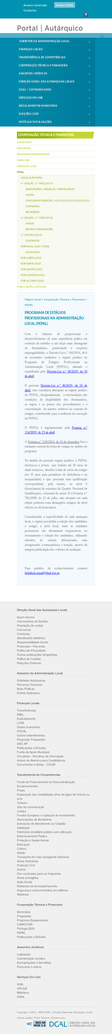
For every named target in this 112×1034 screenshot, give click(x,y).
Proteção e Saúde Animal (33, 840)
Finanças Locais (30, 49)
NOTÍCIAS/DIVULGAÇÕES (35, 122)
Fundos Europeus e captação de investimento (46, 815)
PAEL (20, 714)
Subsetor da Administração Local (45, 41)
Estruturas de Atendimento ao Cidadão (41, 823)
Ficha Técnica (41, 1017)
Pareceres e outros (29, 966)
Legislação (33, 252)
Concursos (24, 629)
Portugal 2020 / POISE (35, 246)
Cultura (21, 848)
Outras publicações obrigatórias (37, 654)
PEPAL (20, 172)
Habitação (23, 827)
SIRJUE (22, 988)
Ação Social (24, 882)
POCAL (22, 731)
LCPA (20, 723)
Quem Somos (25, 617)
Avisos (30, 195)
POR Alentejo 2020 (33, 275)
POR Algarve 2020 (32, 281)
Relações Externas (29, 663)
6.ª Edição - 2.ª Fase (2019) (37, 183)
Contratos (32, 206)
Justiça (21, 811)
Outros (21, 869)
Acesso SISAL (64, 5)
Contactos (29, 10)
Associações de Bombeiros (34, 819)
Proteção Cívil (26, 865)
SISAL (21, 996)
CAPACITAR (23, 160)
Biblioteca (23, 992)
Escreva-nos (58, 1017)
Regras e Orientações (39, 229)
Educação (23, 844)
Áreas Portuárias (27, 861)
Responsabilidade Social (32, 642)
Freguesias (24, 148)
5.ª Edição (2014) (31, 235)
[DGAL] (71, 1026)
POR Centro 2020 (31, 269)
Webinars (23, 894)
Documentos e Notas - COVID (36, 764)
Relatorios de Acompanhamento (37, 886)
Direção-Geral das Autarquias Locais (46, 81)
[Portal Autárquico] (53, 31)
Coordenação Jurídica (31, 958)
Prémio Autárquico (28, 693)
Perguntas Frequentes (31, 739)
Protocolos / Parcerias (31, 646)
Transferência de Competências (42, 57)
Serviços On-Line (31, 98)
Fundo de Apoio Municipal (33, 752)
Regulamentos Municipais (38, 106)
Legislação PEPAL (32, 177)
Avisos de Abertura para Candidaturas (41, 760)
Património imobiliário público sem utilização (44, 832)
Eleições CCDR (29, 114)
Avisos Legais (24, 1017)
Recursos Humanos (29, 684)
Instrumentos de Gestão (32, 621)
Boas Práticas (26, 688)
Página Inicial (33, 299)
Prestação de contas (30, 625)
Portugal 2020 (26, 166)
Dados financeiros (28, 727)
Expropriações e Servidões (34, 962)
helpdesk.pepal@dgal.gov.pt (42, 573)
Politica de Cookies (29, 659)
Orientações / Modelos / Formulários (50, 189)
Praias (21, 790)
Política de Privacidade (31, 650)
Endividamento (26, 718)
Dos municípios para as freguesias (39, 873)
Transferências (26, 710)
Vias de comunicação (30, 807)
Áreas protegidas (28, 877)
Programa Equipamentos (33, 154)
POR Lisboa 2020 (31, 258)
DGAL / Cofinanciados (35, 90)
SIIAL (20, 984)
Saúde (21, 852)
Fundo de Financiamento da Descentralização (46, 782)
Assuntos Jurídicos (33, 73)
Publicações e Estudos (31, 287)
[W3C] (35, 1026)
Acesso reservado (35, 5)
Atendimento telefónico (31, 638)
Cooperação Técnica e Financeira (43, 65)
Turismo (22, 802)
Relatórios (33, 212)
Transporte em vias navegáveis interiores (43, 857)
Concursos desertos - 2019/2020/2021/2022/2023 (58, 200)
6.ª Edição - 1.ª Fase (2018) (37, 218)
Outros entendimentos (31, 735)
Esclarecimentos (27, 786)
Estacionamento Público (32, 836)
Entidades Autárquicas (31, 680)
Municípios (24, 142)
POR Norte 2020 (31, 263)
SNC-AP (22, 743)
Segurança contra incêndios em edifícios (42, 890)
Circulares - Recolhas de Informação (40, 756)
